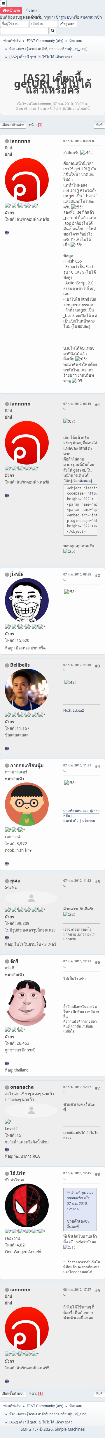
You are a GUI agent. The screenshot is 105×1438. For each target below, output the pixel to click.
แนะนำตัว (70, 820)
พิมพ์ (99, 125)
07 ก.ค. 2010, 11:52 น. (77, 883)
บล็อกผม (88, 820)
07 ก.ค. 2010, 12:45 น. (77, 1175)
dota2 (79, 710)
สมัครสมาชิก (91, 17)
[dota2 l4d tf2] (7, 748)
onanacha (22, 1087)
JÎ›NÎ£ (16, 574)
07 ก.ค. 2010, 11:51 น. (77, 768)
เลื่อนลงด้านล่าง (13, 125)
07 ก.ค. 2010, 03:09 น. (79, 141)
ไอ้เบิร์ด (17, 1173)
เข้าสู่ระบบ (62, 17)
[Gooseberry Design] (7, 1149)
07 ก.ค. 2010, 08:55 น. (77, 577)
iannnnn (20, 141)
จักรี (45, 48)
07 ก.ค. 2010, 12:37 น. (77, 1089)
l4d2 (66, 710)
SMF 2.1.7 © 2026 (37, 1429)
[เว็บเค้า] (7, 863)
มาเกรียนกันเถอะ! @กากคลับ (81, 813)
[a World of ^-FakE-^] (7, 937)
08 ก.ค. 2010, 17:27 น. (77, 1292)
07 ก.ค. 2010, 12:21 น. (77, 963)
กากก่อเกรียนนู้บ (61, 48)
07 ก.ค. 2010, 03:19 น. (77, 406)
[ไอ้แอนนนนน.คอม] (7, 232)
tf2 (72, 710)
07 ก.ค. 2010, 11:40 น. (77, 667)
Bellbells (20, 665)
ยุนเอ (15, 880)
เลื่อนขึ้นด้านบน (13, 1393)
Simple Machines (70, 1429)
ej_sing (80, 48)
